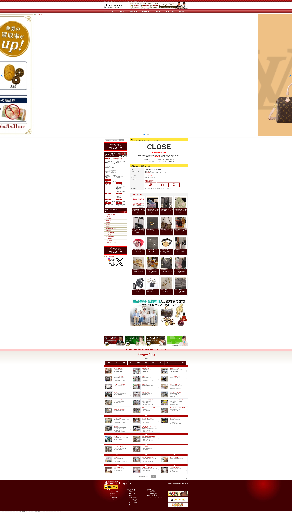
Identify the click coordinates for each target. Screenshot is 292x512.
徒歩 (174, 183)
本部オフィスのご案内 (111, 242)
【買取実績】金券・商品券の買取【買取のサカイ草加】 (152, 211)
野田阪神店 (108, 166)
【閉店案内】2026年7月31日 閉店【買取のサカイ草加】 (138, 211)
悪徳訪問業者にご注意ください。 (157, 497)
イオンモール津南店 (121, 201)
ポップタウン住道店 (121, 161)
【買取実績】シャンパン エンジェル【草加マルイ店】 (180, 271)
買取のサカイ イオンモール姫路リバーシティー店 (146, 429)
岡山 (131, 362)
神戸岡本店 (119, 187)
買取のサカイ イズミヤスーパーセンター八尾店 (115, 176)
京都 (146, 362)
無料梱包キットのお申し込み (113, 228)
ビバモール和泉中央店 (110, 163)
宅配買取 (108, 224)
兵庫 (116, 362)
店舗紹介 (108, 216)
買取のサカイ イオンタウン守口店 (113, 177)
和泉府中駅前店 (120, 159)
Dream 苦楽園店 (118, 429)
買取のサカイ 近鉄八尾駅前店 (112, 174)
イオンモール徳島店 (110, 204)
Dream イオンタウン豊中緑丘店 (146, 402)
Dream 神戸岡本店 (174, 421)
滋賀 (153, 362)
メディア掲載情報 (110, 232)
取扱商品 (108, 222)
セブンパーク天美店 (110, 171)
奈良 (124, 362)
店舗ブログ (108, 220)
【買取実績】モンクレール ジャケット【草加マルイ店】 (180, 291)
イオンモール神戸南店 (121, 186)
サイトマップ (109, 234)
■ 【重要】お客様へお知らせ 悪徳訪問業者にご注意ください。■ (146, 349)
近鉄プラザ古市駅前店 (110, 167)
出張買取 (108, 226)
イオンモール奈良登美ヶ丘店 (146, 439)
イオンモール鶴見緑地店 (111, 170)
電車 (162, 183)
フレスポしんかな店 (110, 161)
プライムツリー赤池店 (110, 201)
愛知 (168, 362)
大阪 (109, 362)
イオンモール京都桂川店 (111, 181)
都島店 (118, 162)
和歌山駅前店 (108, 184)
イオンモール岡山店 (121, 204)
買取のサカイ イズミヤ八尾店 (146, 410)
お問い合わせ (109, 240)
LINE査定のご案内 (133, 499)
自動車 (150, 183)
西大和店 (119, 195)
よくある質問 (109, 238)
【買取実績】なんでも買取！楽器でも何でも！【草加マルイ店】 (138, 231)
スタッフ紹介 (109, 218)
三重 (175, 362)
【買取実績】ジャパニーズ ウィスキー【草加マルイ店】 (153, 271)
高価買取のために (110, 230)
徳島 (161, 362)
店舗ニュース (112, 493)
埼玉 (183, 362)
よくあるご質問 (133, 500)
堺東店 (107, 162)
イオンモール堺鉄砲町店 (111, 165)
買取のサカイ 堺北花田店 (111, 175)
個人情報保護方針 (110, 236)
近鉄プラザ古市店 (174, 387)
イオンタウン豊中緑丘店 (111, 172)
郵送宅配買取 (132, 493)
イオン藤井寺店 (109, 168)
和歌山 (138, 362)
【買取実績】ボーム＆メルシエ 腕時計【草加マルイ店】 (166, 251)
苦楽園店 (119, 188)
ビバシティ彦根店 (109, 195)
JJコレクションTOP (110, 214)
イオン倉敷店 (120, 205)
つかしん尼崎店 (120, 184)
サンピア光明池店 (109, 159)
